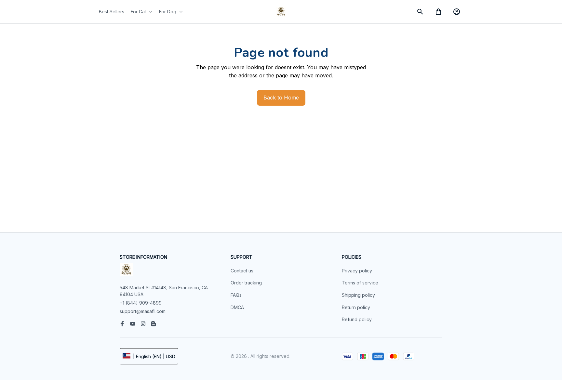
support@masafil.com (143, 311)
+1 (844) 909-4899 (141, 303)
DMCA (237, 307)
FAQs (236, 295)
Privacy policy (357, 270)
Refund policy (357, 319)
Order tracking (246, 282)
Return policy (356, 307)
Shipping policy (358, 295)
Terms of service (360, 282)
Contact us (242, 270)
